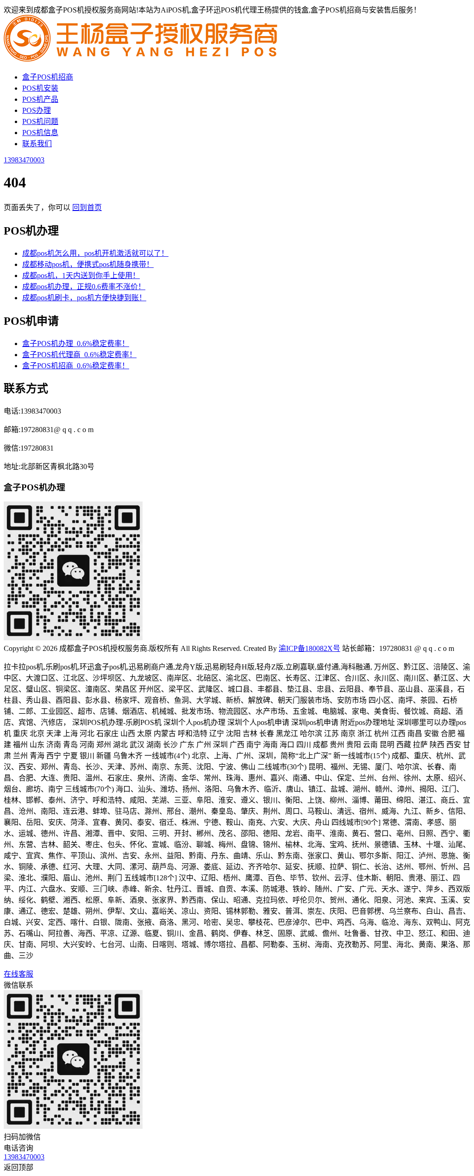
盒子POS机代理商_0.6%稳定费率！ (79, 355)
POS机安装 (40, 88)
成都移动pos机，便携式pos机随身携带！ (88, 264)
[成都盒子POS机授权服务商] (142, 59)
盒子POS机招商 (47, 77)
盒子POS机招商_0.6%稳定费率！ (75, 366)
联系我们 (37, 144)
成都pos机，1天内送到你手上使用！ (81, 275)
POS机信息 (40, 132)
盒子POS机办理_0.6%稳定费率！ (75, 343)
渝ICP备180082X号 (309, 648)
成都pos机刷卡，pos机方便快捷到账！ (84, 298)
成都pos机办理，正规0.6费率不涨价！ (83, 287)
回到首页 (87, 207)
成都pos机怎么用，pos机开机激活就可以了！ (95, 253)
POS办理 (36, 110)
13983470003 (24, 160)
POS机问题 (40, 121)
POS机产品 (40, 99)
